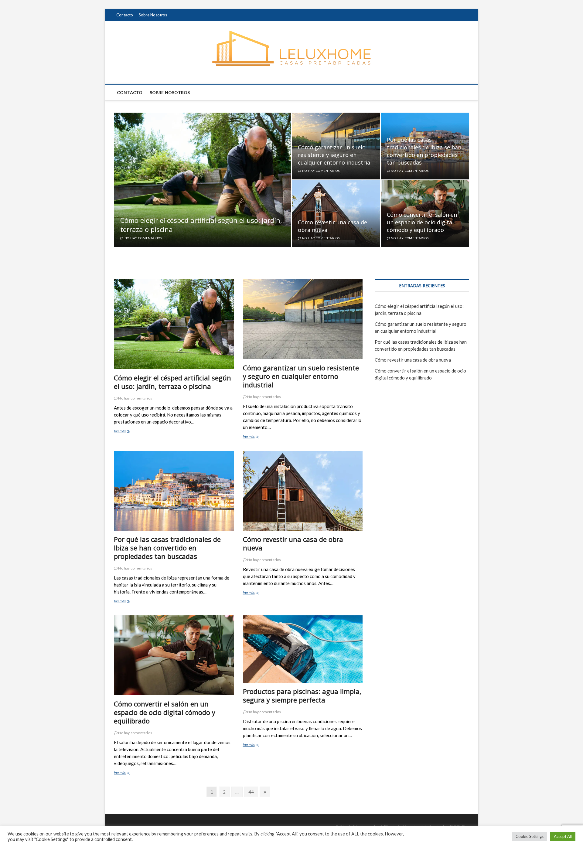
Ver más (126, 431)
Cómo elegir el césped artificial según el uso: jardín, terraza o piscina (172, 382)
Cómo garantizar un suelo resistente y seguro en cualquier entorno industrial (335, 155)
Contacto (124, 14)
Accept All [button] (563, 836)
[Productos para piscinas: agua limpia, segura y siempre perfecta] (303, 649)
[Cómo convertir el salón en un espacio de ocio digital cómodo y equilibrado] (174, 655)
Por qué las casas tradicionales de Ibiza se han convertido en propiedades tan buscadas (424, 151)
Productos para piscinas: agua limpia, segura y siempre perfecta (302, 695)
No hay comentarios (143, 238)
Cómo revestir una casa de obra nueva (293, 543)
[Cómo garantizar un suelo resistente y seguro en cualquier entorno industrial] (303, 319)
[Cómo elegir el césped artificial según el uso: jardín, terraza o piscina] (174, 324)
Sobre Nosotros (153, 14)
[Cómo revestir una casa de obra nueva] (303, 491)
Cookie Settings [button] (530, 836)
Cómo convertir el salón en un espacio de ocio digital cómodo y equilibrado (422, 222)
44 (252, 791)
